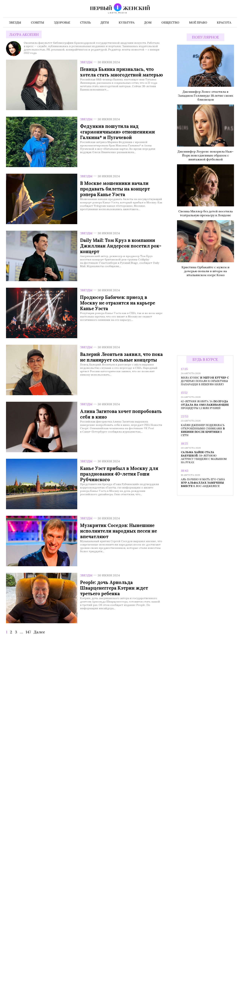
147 (28, 632)
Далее (39, 632)
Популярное (205, 37)
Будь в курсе (205, 359)
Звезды (86, 62)
